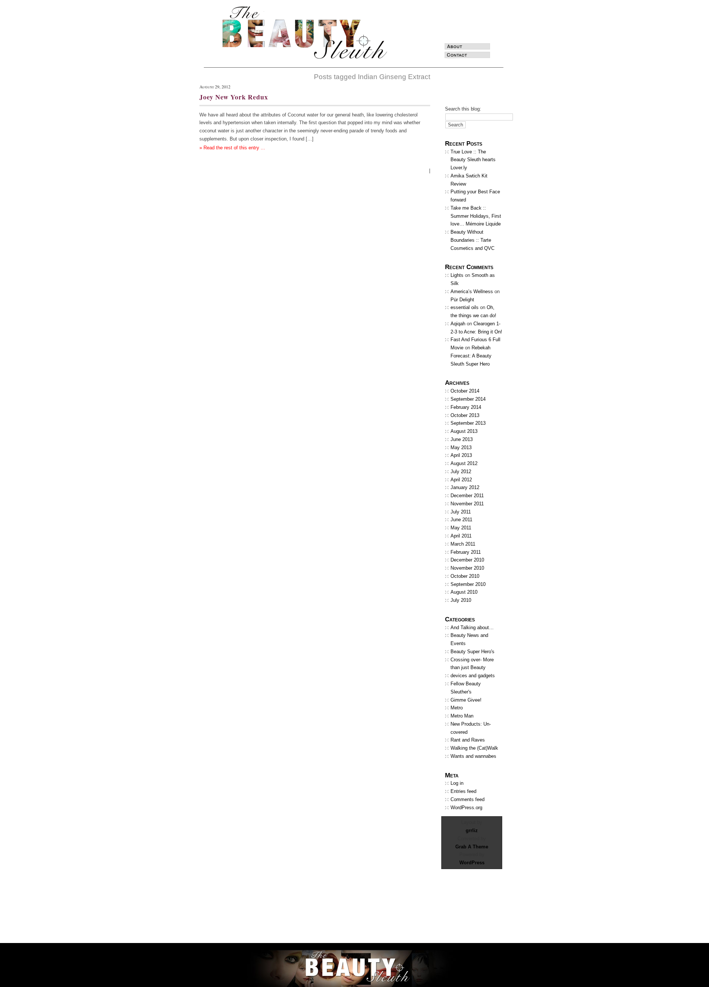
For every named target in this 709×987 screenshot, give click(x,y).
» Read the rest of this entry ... (232, 147)
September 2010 (468, 584)
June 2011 (461, 519)
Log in (457, 783)
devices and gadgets (473, 675)
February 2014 (466, 407)
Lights (457, 275)
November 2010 (467, 568)
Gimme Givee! (466, 700)
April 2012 (461, 479)
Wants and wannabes (473, 756)
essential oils (465, 307)
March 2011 (463, 544)
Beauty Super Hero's (472, 651)
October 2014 (465, 391)
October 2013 (465, 415)
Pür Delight (462, 299)
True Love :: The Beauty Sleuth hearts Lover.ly (473, 160)
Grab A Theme (471, 846)
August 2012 (464, 463)
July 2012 (461, 471)
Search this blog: (463, 109)
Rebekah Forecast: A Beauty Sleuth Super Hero (471, 356)
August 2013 (464, 431)
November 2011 (467, 503)
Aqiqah (458, 323)
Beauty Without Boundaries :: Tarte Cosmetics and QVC (472, 240)
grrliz (472, 830)
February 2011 (466, 552)
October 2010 (465, 576)
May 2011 (461, 527)
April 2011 (461, 536)
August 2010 (464, 592)
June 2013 (462, 439)
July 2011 (461, 512)
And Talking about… (472, 627)
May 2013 (461, 447)
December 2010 (467, 560)
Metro (457, 707)
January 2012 (465, 487)
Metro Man (462, 716)
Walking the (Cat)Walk (474, 748)
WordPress (471, 862)
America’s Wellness (472, 291)
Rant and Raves (468, 740)
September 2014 (468, 399)
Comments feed (467, 799)
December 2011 (467, 495)
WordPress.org (466, 807)
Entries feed (463, 791)
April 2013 (461, 455)
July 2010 (461, 600)
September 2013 (468, 423)
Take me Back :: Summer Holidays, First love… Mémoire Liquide (476, 216)
